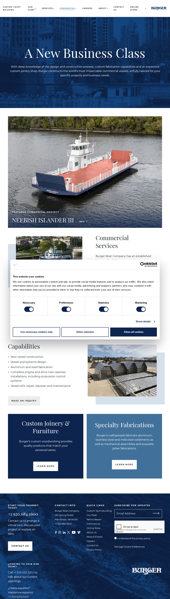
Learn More (46, 466)
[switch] (66, 309)
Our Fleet (31, 8)
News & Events (94, 536)
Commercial (67, 8)
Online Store (134, 8)
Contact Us (119, 8)
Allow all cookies (133, 331)
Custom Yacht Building (12, 8)
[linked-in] (64, 532)
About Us (91, 532)
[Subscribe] (160, 513)
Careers (87, 8)
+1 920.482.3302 (23, 572)
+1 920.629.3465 (18, 596)
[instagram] (60, 532)
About (102, 8)
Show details (143, 321)
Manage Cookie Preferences (129, 546)
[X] (69, 532)
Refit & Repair (94, 519)
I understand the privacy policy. (134, 538)
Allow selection (85, 331)
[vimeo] (79, 532)
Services (47, 8)
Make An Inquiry (24, 400)
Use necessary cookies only (36, 331)
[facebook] (56, 532)
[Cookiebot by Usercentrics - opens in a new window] (142, 264)
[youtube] (73, 532)
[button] (85, 217)
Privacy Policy (94, 549)
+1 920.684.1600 (23, 514)
